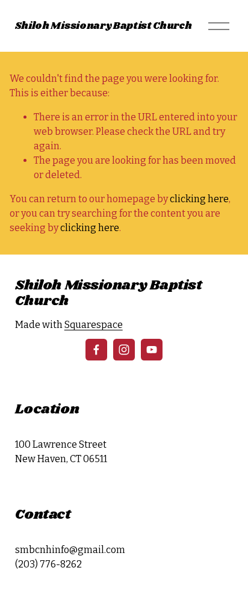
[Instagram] (124, 349)
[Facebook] (96, 349)
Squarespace (93, 324)
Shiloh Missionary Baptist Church (103, 26)
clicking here (199, 199)
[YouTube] (152, 349)
